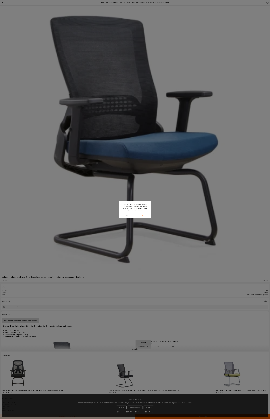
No (127, 215)
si (143, 215)
